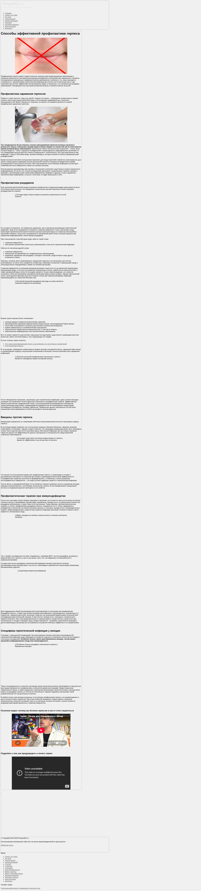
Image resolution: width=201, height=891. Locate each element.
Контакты (8, 28)
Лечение (8, 23)
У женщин (9, 868)
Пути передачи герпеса (14, 346)
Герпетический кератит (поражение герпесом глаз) (20, 888)
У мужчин (8, 866)
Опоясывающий (11, 21)
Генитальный (10, 19)
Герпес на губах (11, 15)
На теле (8, 17)
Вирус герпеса (10, 872)
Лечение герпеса (11, 877)
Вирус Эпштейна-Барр (14, 874)
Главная (8, 13)
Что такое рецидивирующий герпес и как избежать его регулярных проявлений (36, 344)
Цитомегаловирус (12, 24)
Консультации (10, 26)
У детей (8, 864)
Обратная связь (7, 845)
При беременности (12, 870)
